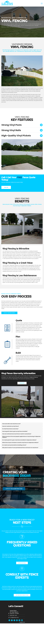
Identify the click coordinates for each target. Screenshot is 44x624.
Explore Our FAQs (22, 562)
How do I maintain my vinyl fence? (10, 426)
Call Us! (6, 187)
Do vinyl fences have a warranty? (10, 428)
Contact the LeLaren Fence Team (14, 488)
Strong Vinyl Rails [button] (11, 130)
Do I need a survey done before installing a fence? (14, 445)
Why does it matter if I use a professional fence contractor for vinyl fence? (20, 447)
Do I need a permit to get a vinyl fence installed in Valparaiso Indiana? (19, 440)
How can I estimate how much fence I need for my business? (16, 434)
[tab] (22, 125)
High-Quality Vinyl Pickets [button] (16, 135)
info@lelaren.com (14, 617)
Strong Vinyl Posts (11, 124)
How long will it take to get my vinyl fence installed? (14, 431)
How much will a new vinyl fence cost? (11, 423)
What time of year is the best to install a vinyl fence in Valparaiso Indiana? (20, 442)
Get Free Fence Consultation (22, 595)
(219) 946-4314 (13, 615)
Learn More (22, 383)
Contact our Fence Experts (9, 312)
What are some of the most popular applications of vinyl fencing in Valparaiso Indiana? (21, 437)
